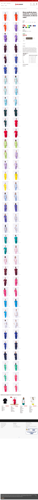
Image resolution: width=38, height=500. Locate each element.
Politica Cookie (33, 495)
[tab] (30, 46)
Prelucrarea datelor (3, 424)
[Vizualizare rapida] (8, 400)
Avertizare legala (3, 425)
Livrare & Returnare (3, 423)
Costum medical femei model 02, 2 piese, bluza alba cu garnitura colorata (31, 409)
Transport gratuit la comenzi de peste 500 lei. (6, 0)
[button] (4, 3)
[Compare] (8, 399)
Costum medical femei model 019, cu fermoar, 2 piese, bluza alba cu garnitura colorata (22, 410)
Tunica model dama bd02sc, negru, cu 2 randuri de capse (3, 409)
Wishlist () (36, 0)
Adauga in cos (30, 38)
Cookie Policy (2, 426)
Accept (3, 498)
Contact (2, 427)
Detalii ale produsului (25, 64)
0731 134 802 (15, 425)
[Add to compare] (24, 41)
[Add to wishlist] (34, 38)
